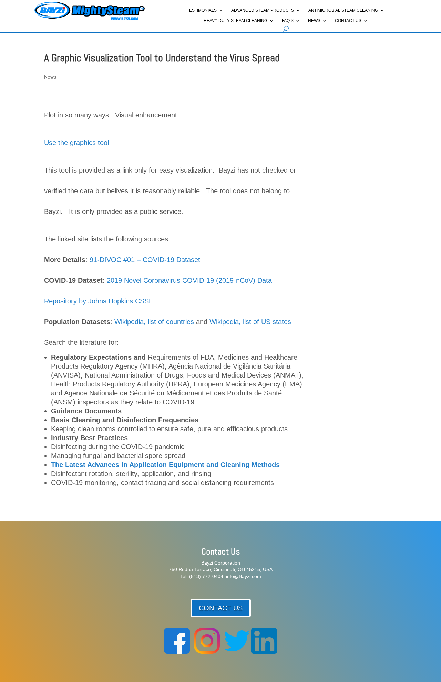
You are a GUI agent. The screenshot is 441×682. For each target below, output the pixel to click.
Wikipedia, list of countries (154, 322)
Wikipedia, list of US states (250, 322)
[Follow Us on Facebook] (177, 652)
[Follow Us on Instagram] (207, 652)
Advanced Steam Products (262, 10)
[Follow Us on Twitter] (237, 652)
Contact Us (348, 20)
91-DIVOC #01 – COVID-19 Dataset (145, 260)
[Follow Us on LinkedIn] (264, 652)
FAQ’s (288, 20)
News (314, 20)
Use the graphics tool (76, 142)
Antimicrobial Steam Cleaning (343, 10)
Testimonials (202, 10)
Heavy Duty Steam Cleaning (235, 20)
